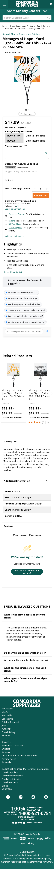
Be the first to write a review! (27, 572)
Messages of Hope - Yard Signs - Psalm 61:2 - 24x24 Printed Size (39, 395)
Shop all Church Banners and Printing (21, 33)
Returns (6, 752)
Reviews (6, 735)
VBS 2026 (7, 788)
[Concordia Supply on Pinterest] (33, 797)
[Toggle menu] (4, 4)
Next (51, 394)
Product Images (27, 114)
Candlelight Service (11, 778)
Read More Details (13, 272)
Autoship (6, 728)
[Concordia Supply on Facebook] (8, 797)
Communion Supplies (12, 775)
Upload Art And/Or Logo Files (21, 163)
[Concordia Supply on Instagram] (20, 797)
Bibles (5, 785)
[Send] (46, 331)
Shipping (6, 748)
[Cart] (51, 4)
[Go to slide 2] (28, 109)
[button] (27, 441)
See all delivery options (15, 209)
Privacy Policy (9, 758)
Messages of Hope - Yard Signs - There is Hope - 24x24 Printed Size (13, 395)
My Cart (6, 711)
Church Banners (10, 782)
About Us (6, 742)
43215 (18, 206)
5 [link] (43, 422)
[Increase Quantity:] (46, 188)
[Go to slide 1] (26, 110)
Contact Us (7, 718)
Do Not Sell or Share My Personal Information (25, 768)
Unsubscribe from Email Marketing (19, 755)
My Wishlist (7, 715)
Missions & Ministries (13, 745)
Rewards (6, 762)
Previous (2, 394)
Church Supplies (10, 772)
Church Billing (8, 732)
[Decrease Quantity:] (34, 188)
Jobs (4, 725)
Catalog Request (10, 721)
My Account (8, 708)
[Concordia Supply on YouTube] (46, 797)
